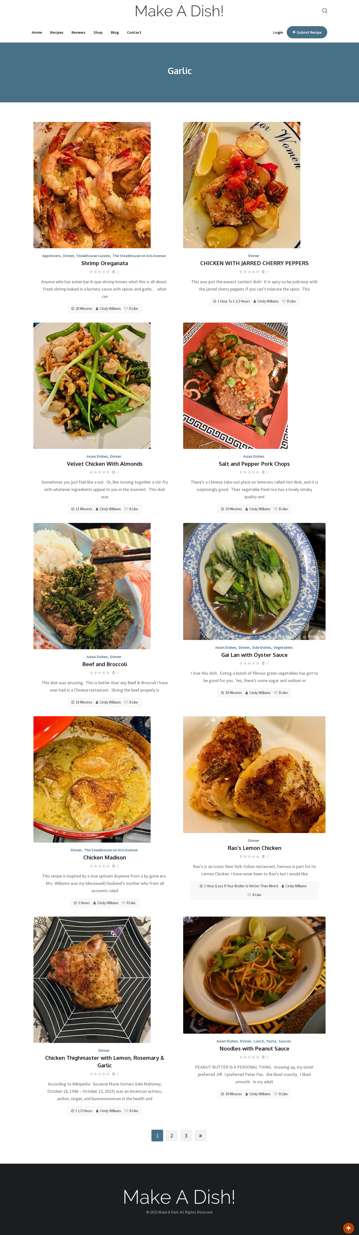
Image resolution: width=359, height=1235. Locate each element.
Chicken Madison (104, 857)
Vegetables (283, 647)
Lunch (258, 1041)
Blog (115, 32)
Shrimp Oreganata (104, 263)
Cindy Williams (110, 308)
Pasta (271, 1041)
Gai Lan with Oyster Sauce (254, 654)
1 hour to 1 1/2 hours (234, 301)
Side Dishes (261, 647)
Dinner (68, 255)
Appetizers (51, 255)
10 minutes (233, 509)
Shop (98, 32)
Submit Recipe (309, 32)
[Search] (324, 10)
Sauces (285, 1041)
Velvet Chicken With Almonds (105, 463)
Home (37, 32)
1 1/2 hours (84, 1110)
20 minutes (84, 308)
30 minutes (233, 692)
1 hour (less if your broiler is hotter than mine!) (241, 886)
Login (278, 32)
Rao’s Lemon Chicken (254, 847)
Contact (134, 32)
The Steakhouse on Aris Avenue (139, 255)
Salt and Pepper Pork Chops (254, 463)
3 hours (84, 902)
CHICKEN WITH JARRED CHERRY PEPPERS (254, 263)
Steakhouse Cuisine (93, 255)
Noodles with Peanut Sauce (254, 1048)
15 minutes (84, 509)
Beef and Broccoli (104, 664)
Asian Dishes (97, 456)
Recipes (56, 32)
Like (133, 308)
